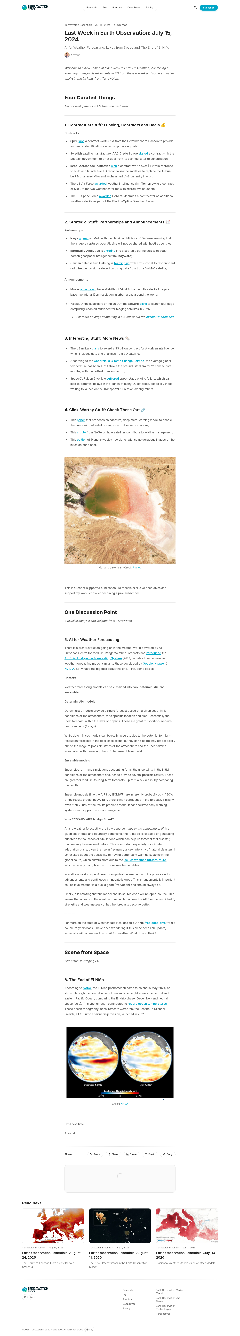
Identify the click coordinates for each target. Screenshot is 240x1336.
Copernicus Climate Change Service (119, 361)
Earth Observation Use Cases (168, 1300)
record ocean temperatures (147, 1003)
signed (143, 153)
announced (88, 289)
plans (143, 303)
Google (148, 663)
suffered (113, 378)
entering (109, 250)
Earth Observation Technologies (165, 1307)
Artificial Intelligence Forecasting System (93, 658)
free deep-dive (155, 922)
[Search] (195, 7)
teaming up (121, 263)
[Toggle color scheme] (89, 1329)
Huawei (159, 663)
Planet (137, 567)
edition (81, 439)
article (81, 432)
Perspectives (163, 1313)
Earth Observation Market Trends (170, 1292)
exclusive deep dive (160, 317)
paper (81, 420)
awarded (100, 183)
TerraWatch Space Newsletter (46, 1329)
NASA (87, 988)
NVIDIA (69, 668)
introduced (153, 653)
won (81, 141)
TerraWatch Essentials (78, 25)
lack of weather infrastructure (145, 860)
